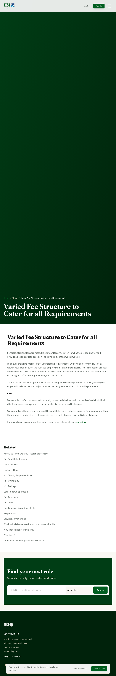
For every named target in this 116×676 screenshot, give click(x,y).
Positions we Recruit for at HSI (19, 508)
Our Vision (9, 502)
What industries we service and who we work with (29, 524)
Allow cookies (99, 668)
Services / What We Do (15, 519)
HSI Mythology (11, 481)
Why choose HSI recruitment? (19, 529)
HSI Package (10, 486)
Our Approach (11, 497)
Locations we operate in (16, 491)
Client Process (11, 464)
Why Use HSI (10, 535)
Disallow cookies (80, 668)
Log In (86, 6)
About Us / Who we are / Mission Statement (26, 453)
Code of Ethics (11, 470)
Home (6, 298)
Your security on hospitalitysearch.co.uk (24, 540)
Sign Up (99, 6)
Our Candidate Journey (15, 459)
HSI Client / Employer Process (19, 475)
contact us (80, 422)
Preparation (10, 513)
